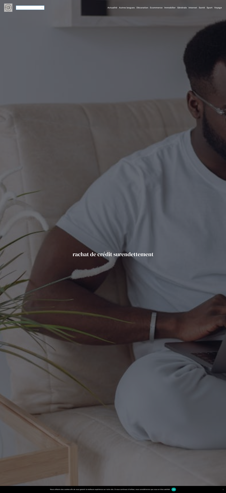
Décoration (142, 7)
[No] (223, 489)
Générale (182, 7)
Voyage (218, 7)
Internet (193, 7)
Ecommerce (156, 7)
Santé (202, 7)
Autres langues (127, 7)
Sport (209, 7)
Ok (174, 489)
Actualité (112, 7)
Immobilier (170, 7)
